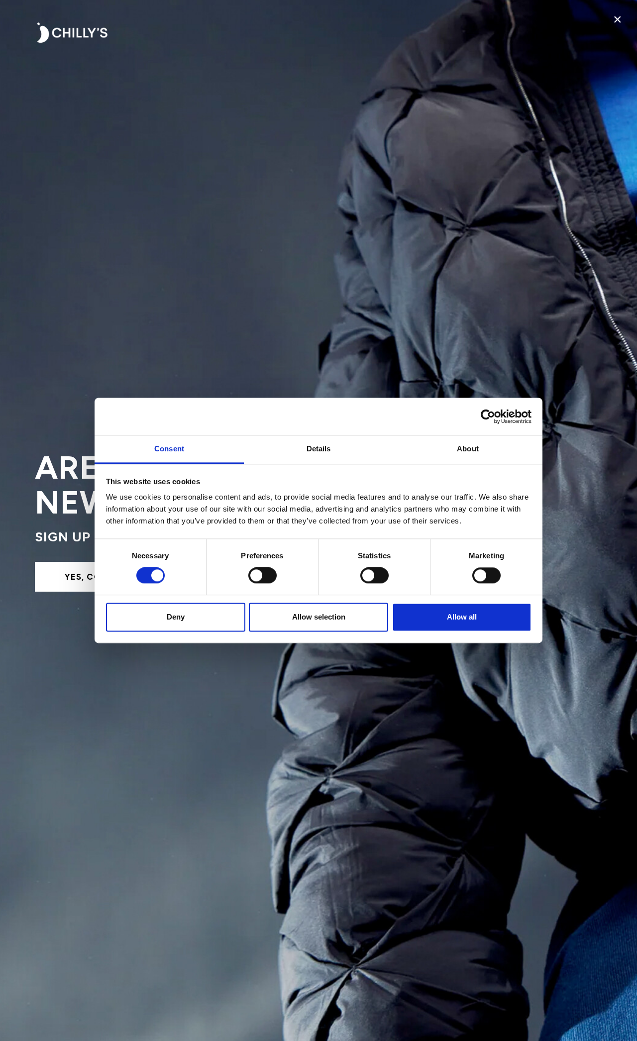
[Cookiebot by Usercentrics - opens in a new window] (487, 416)
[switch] (262, 576)
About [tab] (468, 448)
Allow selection (318, 617)
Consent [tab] (169, 448)
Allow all (462, 617)
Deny (176, 617)
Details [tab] (319, 448)
